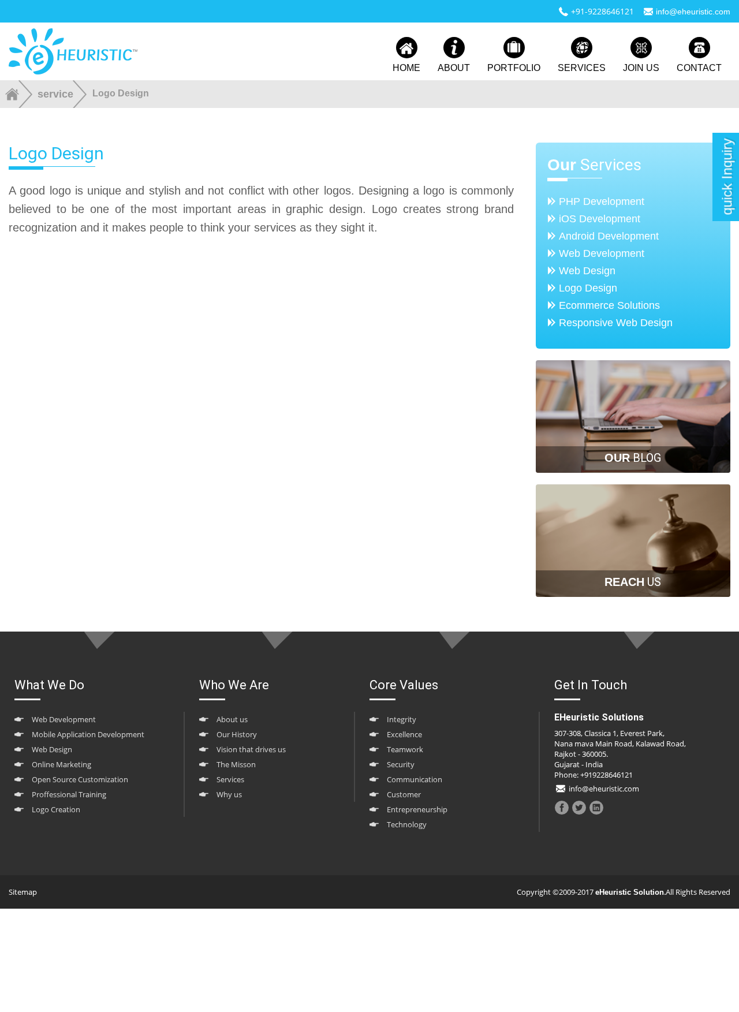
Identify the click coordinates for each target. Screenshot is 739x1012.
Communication (414, 779)
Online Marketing (61, 764)
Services (230, 779)
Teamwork (405, 749)
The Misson (236, 764)
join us (641, 68)
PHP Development (601, 201)
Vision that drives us (251, 749)
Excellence (404, 734)
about (454, 68)
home (406, 68)
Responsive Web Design (616, 322)
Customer (404, 794)
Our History (237, 734)
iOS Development (599, 219)
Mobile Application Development (88, 734)
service (55, 94)
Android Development (609, 236)
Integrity (401, 719)
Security (401, 764)
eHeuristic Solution (629, 892)
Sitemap (23, 892)
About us (232, 719)
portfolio (513, 68)
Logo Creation (56, 809)
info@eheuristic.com (693, 11)
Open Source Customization (80, 779)
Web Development (601, 253)
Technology (407, 824)
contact (699, 68)
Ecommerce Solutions (609, 305)
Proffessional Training (69, 794)
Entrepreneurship (417, 809)
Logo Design (588, 288)
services (582, 68)
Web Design (587, 271)
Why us (229, 794)
